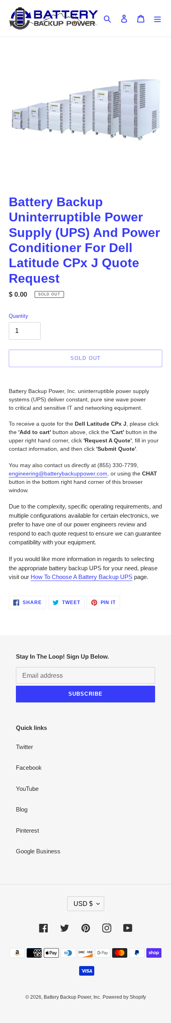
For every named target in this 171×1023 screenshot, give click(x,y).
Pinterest (27, 830)
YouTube (27, 788)
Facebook (29, 767)
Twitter (24, 746)
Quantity (18, 316)
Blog (21, 809)
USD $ (83, 903)
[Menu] (157, 18)
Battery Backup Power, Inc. (72, 997)
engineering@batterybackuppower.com (58, 473)
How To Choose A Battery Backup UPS (81, 576)
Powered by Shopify (124, 997)
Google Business (38, 851)
